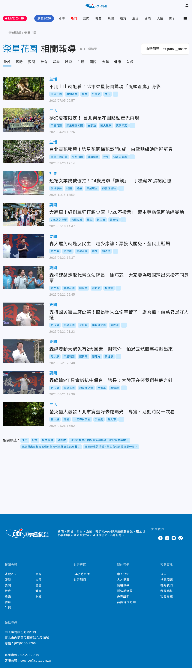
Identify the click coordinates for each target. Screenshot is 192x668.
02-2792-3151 (30, 655)
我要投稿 (166, 596)
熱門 (74, 18)
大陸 (160, 18)
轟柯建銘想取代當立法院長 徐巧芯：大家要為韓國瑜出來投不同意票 (23, 277)
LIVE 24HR (16, 18)
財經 (130, 62)
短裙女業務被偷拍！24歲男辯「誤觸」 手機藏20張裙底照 (23, 183)
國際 (148, 18)
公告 (163, 574)
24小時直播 (82, 574)
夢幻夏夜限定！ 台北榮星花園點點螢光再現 (23, 120)
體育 (123, 18)
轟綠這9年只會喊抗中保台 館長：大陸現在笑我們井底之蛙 (23, 382)
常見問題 (166, 579)
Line (174, 538)
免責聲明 (123, 596)
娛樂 (111, 18)
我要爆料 (166, 591)
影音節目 (80, 579)
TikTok (180, 538)
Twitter (153, 538)
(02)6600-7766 (25, 643)
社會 (98, 18)
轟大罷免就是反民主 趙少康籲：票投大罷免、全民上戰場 (23, 246)
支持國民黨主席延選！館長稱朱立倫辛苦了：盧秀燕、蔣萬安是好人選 (23, 314)
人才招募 (123, 579)
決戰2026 (44, 18)
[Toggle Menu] (185, 18)
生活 (135, 18)
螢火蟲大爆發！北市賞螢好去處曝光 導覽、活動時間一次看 (23, 414)
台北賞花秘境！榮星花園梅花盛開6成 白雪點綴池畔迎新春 (23, 151)
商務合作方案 (126, 602)
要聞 (86, 18)
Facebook (160, 538)
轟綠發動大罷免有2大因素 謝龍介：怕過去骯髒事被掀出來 (23, 351)
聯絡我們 (166, 585)
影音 (172, 18)
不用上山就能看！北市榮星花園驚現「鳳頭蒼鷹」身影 (23, 88)
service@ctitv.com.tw (35, 660)
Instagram (167, 538)
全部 (7, 62)
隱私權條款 (125, 591)
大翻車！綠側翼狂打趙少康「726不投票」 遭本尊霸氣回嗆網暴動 (23, 214)
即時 (61, 18)
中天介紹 (123, 574)
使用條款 (123, 585)
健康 (117, 62)
